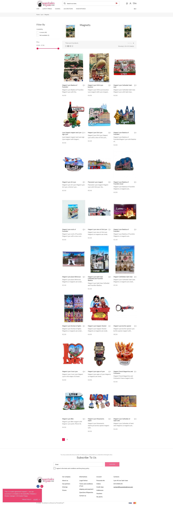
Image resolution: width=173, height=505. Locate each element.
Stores (64, 490)
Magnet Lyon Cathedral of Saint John (122, 420)
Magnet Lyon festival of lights (71, 326)
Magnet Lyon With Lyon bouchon (95, 86)
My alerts (99, 497)
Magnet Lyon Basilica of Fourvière (69, 86)
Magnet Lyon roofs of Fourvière (69, 230)
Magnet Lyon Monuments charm (96, 420)
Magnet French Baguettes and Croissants (123, 372)
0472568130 (118, 484)
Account (99, 477)
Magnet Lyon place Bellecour (71, 277)
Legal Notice (83, 481)
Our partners (66, 484)
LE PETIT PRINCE (47, 9)
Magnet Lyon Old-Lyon (95, 133)
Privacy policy (26, 499)
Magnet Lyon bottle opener (122, 326)
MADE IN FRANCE (81, 9)
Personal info (100, 481)
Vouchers (99, 494)
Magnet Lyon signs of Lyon (96, 372)
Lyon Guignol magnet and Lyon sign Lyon (71, 133)
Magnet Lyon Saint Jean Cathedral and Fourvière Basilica (95, 278)
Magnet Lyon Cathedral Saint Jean (123, 86)
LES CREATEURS (68, 9)
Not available (44, 35)
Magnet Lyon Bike (68, 419)
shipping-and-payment (86, 489)
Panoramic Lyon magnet (95, 182)
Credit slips (100, 487)
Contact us (82, 496)
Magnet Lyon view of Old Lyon (97, 229)
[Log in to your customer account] (130, 3)
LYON (37, 9)
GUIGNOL (57, 9)
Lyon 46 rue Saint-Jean (121, 481)
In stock (43, 32)
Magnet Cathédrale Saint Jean (123, 277)
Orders (98, 484)
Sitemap (64, 487)
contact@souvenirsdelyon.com (123, 487)
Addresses (99, 490)
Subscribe (112, 464)
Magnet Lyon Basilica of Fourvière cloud (121, 183)
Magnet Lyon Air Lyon (69, 182)
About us (65, 481)
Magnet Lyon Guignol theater (97, 326)
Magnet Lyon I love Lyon (70, 372)
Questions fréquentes (86, 492)
